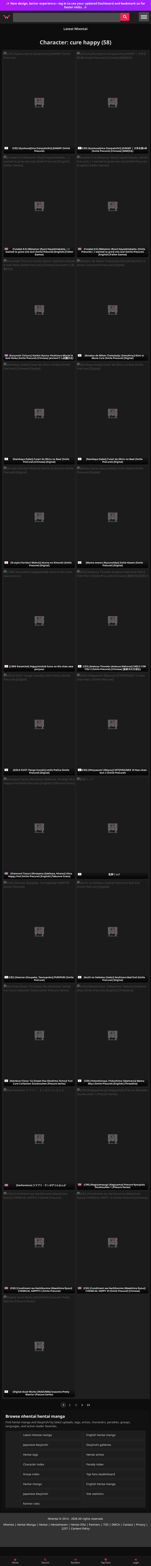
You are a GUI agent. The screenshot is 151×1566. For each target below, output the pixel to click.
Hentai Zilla (78, 1524)
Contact (128, 1524)
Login (136, 1562)
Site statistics (95, 1494)
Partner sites (31, 1503)
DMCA (116, 1524)
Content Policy (80, 1528)
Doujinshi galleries (98, 1445)
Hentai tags (30, 1454)
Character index (33, 1464)
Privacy (140, 1524)
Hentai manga (32, 1484)
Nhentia (8, 1524)
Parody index (94, 1464)
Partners (94, 1524)
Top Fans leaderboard (100, 1474)
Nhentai (53, 1518)
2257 (65, 1528)
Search (45, 1562)
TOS (106, 1524)
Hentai (43, 1524)
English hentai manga (100, 1435)
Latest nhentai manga (37, 1435)
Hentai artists (95, 1454)
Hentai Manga (26, 1524)
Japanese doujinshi (35, 1445)
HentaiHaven (59, 1524)
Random (75, 1562)
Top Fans (105, 1562)
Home (15, 1562)
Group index (31, 1474)
